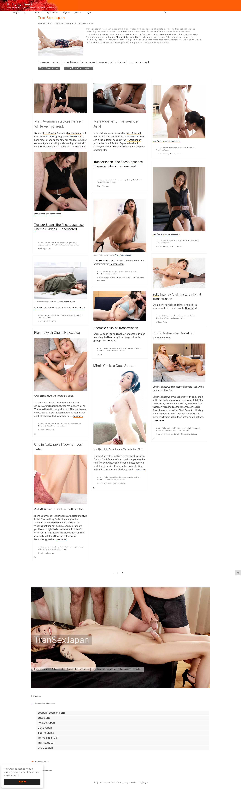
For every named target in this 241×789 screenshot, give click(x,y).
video (78, 245)
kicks (37, 12)
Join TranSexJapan (78, 68)
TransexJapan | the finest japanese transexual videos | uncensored (93, 62)
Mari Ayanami (74, 133)
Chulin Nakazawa (125, 37)
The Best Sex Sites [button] (42, 762)
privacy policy (122, 782)
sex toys (101, 280)
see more (78, 416)
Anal (99, 180)
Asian (41, 243)
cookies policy (135, 782)
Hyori (138, 37)
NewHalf (56, 245)
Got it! (22, 781)
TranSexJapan (49, 68)
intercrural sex (104, 483)
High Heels (122, 278)
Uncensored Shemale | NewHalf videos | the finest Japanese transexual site (87, 669)
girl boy (73, 243)
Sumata (122, 483)
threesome (170, 430)
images (63, 424)
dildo (112, 278)
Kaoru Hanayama (102, 260)
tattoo (194, 434)
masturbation (44, 245)
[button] (60, 98)
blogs (64, 12)
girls (26, 12)
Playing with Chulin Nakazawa (57, 333)
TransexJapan (55, 214)
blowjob (64, 243)
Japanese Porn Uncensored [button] (45, 703)
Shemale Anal (120, 146)
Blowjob (76, 136)
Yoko (156, 294)
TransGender (49, 133)
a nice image (162, 154)
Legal (88, 12)
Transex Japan (78, 146)
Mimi (115, 483)
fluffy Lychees (19, 4)
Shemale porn (57, 146)
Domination (184, 241)
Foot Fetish (65, 547)
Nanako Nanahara (182, 434)
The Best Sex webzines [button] (43, 770)
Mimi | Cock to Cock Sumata (114, 366)
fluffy (14, 12)
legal (145, 782)
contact (111, 782)
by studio (51, 12)
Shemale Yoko (103, 328)
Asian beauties (52, 243)
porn (76, 12)
